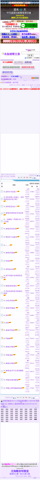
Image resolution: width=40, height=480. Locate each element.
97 (21, 177)
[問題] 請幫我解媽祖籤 (14, 388)
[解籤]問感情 (10, 330)
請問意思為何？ (11, 206)
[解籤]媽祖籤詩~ (12, 286)
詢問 (7, 323)
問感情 (8, 261)
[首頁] (38, 175)
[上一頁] (39, 175)
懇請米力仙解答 (11, 237)
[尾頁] (34, 178)
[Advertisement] (20, 112)
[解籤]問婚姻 (10, 253)
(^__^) (8, 245)
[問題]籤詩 (9, 355)
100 (30, 177)
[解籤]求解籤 (10, 347)
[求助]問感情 (10, 300)
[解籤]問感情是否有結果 (14, 213)
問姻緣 (8, 338)
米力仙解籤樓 (6, 82)
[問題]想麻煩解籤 (12, 380)
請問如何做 (10, 269)
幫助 (14, 79)
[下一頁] (32, 178)
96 (19, 177)
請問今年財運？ (11, 192)
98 (24, 177)
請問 (7, 315)
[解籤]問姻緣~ (11, 308)
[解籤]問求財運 (11, 229)
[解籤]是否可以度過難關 (14, 370)
